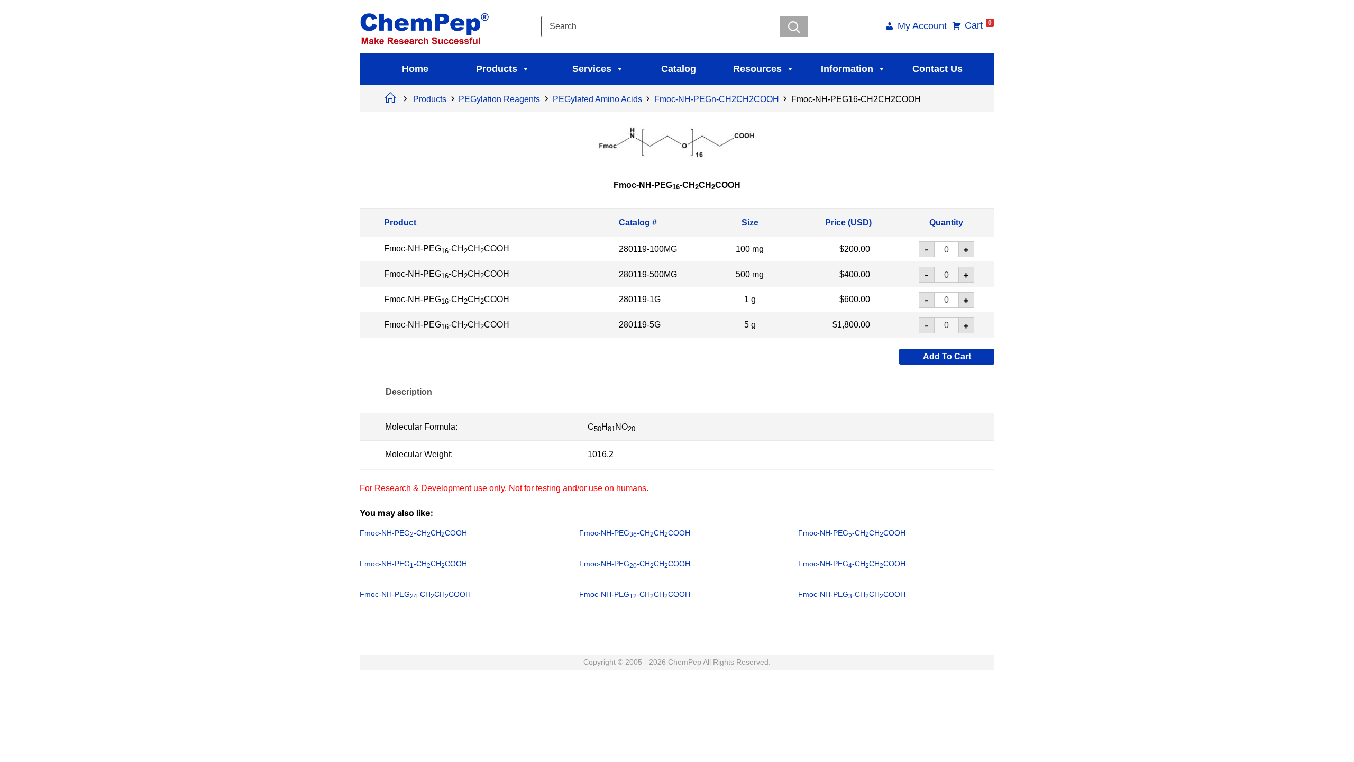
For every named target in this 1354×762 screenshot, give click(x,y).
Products (496, 69)
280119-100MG (648, 248)
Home (415, 69)
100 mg (750, 248)
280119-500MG (648, 273)
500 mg (750, 273)
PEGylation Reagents (499, 99)
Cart (978, 25)
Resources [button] (757, 69)
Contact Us (937, 69)
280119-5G (640, 324)
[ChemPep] (426, 25)
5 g (750, 324)
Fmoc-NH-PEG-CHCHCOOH (446, 248)
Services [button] (591, 69)
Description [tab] (409, 391)
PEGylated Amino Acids (597, 99)
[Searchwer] (794, 26)
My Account (922, 27)
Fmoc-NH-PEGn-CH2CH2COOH (716, 99)
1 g (750, 299)
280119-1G (640, 299)
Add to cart (947, 355)
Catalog (678, 69)
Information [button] (847, 69)
